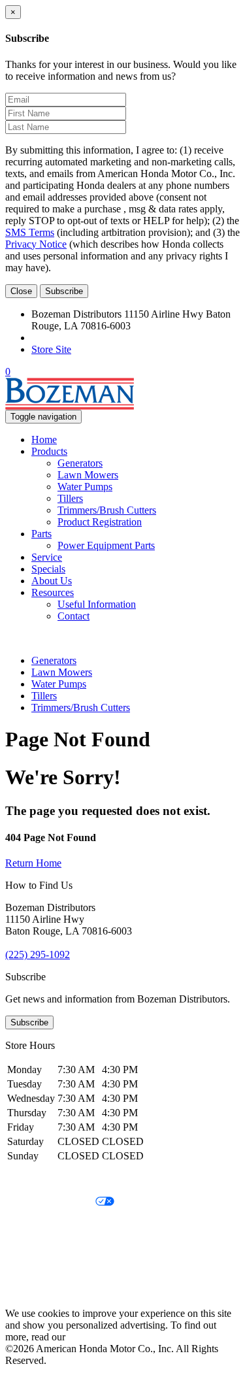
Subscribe (64, 291)
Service (46, 557)
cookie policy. (96, 1336)
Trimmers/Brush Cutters (106, 510)
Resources (52, 592)
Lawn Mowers (87, 474)
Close (21, 291)
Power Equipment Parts (106, 545)
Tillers (70, 498)
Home (44, 439)
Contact (73, 616)
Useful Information (96, 604)
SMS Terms (29, 232)
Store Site (51, 349)
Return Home (33, 863)
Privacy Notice (36, 244)
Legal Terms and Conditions (63, 1224)
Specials (48, 568)
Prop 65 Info (31, 1268)
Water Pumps (84, 486)
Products (49, 451)
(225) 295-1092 (63, 337)
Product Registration (99, 521)
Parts (41, 533)
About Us (51, 580)
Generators (80, 463)
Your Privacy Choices (50, 1202)
